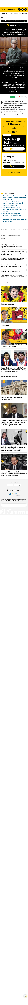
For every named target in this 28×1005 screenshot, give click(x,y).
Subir (13, 505)
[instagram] (13, 490)
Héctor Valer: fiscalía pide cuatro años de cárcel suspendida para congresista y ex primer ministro (14, 197)
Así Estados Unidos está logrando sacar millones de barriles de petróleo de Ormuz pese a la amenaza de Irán (12, 259)
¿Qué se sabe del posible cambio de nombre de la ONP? (11, 398)
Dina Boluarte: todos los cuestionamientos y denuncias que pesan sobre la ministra (15, 219)
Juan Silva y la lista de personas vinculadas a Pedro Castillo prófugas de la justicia (14, 209)
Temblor (11, 13)
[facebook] (7, 490)
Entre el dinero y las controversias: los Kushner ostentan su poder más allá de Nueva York (11, 270)
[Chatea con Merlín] (19, 9)
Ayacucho (16, 13)
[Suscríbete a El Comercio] (22, 9)
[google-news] (20, 490)
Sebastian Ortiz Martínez (14, 90)
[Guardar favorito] (22, 97)
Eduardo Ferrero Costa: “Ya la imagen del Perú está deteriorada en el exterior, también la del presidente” (14, 203)
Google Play (18, 485)
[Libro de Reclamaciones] (18, 494)
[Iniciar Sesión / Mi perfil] (25, 9)
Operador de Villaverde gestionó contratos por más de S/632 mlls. (12, 214)
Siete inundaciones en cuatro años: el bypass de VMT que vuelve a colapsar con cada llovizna (12, 265)
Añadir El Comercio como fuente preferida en (13, 20)
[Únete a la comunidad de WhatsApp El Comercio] (12, 97)
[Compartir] (25, 97)
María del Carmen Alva (15, 229)
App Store (10, 485)
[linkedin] (18, 490)
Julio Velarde (24, 13)
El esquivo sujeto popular (8, 346)
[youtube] (15, 490)
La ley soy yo (5, 325)
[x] (10, 490)
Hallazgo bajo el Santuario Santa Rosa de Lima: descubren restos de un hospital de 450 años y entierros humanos (11, 246)
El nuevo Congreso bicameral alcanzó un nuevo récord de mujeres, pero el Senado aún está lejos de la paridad (12, 276)
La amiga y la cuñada (7, 304)
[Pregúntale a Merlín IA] (25, 996)
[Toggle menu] (2, 9)
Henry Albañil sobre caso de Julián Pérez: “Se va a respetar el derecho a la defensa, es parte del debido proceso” (13, 369)
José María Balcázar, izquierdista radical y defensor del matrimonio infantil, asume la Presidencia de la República (14, 473)
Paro (20, 13)
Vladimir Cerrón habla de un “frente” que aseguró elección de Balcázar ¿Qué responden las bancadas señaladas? (13, 448)
